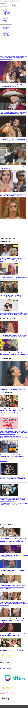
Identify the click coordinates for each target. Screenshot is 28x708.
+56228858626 (7, 667)
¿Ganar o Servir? (6, 13)
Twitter (4, 22)
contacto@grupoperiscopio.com (6, 664)
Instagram (5, 21)
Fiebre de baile (6, 18)
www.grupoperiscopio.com (5, 668)
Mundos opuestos (6, 12)
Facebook (5, 20)
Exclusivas (5, 11)
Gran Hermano (6, 14)
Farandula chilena (6, 10)
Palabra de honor (6, 15)
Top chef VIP (5, 17)
